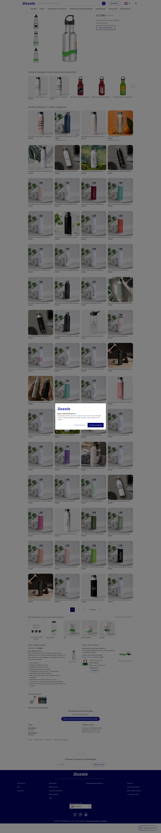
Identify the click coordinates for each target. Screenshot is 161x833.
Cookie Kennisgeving (82, 416)
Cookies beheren (79, 425)
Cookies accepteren (95, 425)
